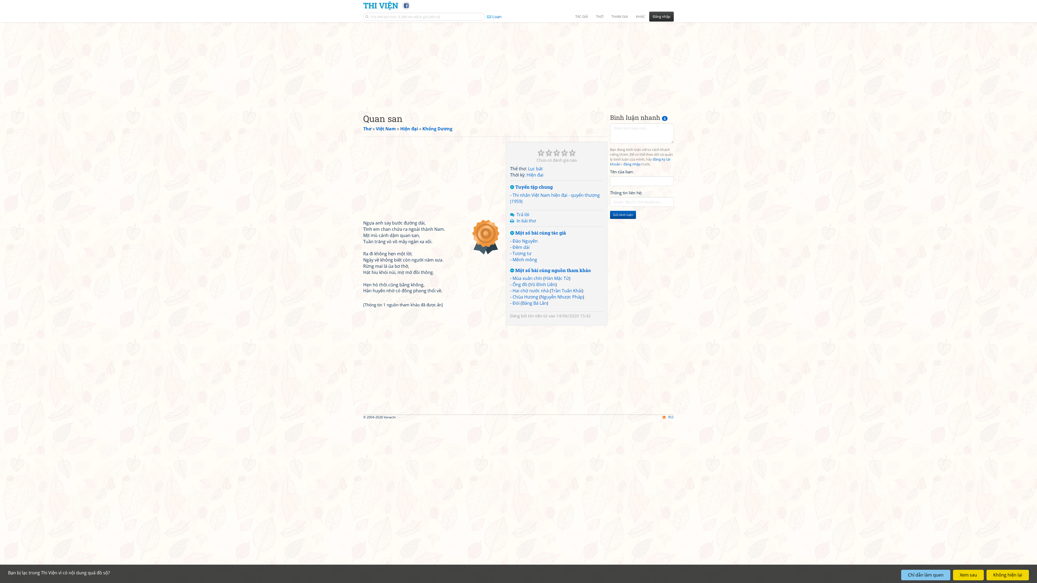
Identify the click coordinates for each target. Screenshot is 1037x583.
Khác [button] (640, 16)
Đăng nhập (661, 16)
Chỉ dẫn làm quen (926, 575)
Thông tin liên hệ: (626, 192)
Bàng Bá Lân (534, 303)
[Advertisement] (518, 63)
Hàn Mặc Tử (557, 278)
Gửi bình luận (623, 214)
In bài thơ (526, 221)
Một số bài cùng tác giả (540, 233)
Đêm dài (521, 247)
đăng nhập (632, 164)
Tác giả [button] (581, 16)
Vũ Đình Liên (542, 284)
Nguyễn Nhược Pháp (562, 297)
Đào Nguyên (525, 241)
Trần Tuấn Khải (566, 291)
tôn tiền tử (537, 315)
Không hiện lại (1007, 575)
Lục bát (535, 169)
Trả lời (523, 215)
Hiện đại (535, 175)
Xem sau (968, 575)
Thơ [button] (599, 16)
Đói (516, 303)
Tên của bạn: (622, 171)
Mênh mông (525, 260)
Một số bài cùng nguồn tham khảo (552, 270)
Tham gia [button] (619, 16)
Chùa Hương (525, 297)
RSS (671, 417)
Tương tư (522, 253)
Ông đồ (520, 284)
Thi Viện (380, 5)
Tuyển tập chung (533, 187)
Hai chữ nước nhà (531, 291)
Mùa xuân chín (527, 278)
